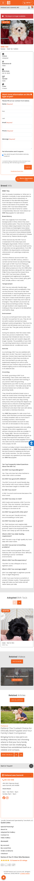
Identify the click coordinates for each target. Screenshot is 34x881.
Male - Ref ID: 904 (8, 643)
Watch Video (17, 680)
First (3, 111)
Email (7, 123)
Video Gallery (5, 838)
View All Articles (17, 700)
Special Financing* (7, 827)
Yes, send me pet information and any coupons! (16, 155)
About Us (4, 829)
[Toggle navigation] (3, 2)
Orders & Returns (7, 851)
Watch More (17, 661)
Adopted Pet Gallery (8, 832)
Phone (7, 131)
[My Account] (29, 8)
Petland (4, 726)
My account (5, 845)
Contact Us (5, 835)
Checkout (4, 854)
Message (8, 139)
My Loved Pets (6, 848)
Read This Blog (7, 755)
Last (3, 118)
